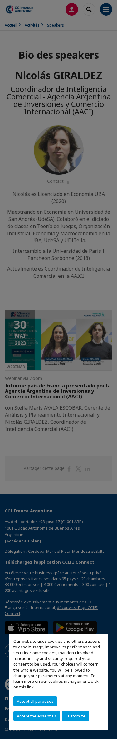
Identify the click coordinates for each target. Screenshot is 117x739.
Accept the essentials (37, 716)
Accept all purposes (35, 701)
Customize (75, 716)
